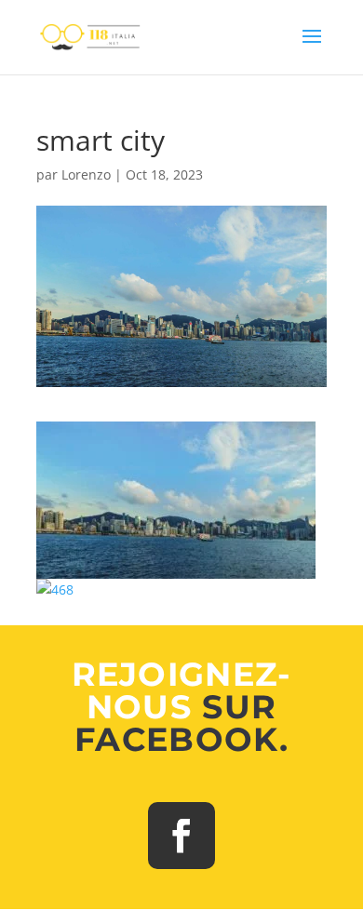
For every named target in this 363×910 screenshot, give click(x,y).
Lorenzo (86, 174)
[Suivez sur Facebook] (181, 835)
